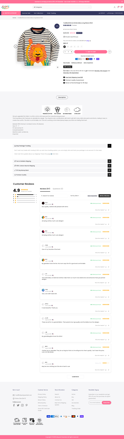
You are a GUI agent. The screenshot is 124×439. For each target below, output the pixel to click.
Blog (73, 406)
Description (62, 97)
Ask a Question (88, 63)
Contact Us (58, 400)
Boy (73, 397)
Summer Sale (26, 13)
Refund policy (42, 403)
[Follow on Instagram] (22, 405)
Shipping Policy (42, 397)
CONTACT (102, 13)
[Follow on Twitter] (18, 405)
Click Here (55, 154)
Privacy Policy (42, 394)
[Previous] (15, 46)
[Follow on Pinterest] (26, 405)
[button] (70, 25)
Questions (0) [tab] (58, 189)
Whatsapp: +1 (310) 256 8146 (115, 13)
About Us (57, 397)
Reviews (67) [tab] (45, 189)
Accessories (75, 403)
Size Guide (66, 63)
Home (14, 18)
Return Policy (42, 400)
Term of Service (42, 406)
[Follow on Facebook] (14, 405)
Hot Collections (38, 13)
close (2, 1)
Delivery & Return (76, 63)
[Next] (57, 46)
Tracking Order (76, 408)
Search (57, 394)
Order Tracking (51, 13)
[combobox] (74, 195)
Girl (73, 400)
